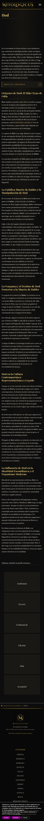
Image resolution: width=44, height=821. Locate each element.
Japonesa (20, 780)
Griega (20, 754)
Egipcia (20, 767)
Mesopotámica (20, 801)
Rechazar (16, 817)
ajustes (17, 814)
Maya (20, 797)
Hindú (20, 784)
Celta (20, 771)
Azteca (20, 793)
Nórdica (20, 759)
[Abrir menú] (39, 5)
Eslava (20, 776)
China (20, 788)
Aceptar (6, 817)
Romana (20, 763)
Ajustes (25, 817)
